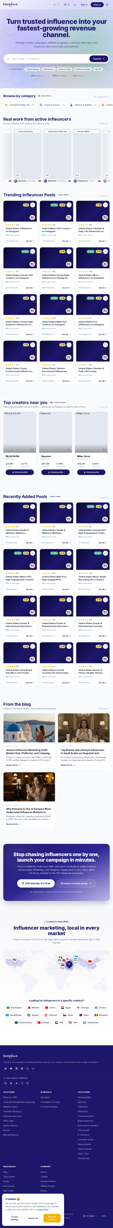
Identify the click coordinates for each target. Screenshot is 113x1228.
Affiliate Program (10, 1107)
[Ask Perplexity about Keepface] (27, 1083)
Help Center (8, 1191)
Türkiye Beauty (32, 69)
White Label (8, 1121)
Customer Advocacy (12, 1111)
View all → (104, 123)
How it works (9, 1186)
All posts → (104, 708)
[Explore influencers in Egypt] (62, 964)
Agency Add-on (10, 1125)
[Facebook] (22, 1068)
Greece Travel (64, 69)
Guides (6, 1181)
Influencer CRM (10, 1097)
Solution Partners (48, 1181)
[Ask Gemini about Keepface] (16, 1083)
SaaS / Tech (83, 1154)
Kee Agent (45, 1097)
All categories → (102, 97)
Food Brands (83, 1158)
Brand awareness (85, 1121)
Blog (5, 1172)
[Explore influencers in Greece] (59, 960)
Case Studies (9, 1177)
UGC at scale (83, 1130)
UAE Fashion (48, 69)
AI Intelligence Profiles (50, 1102)
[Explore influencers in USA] (15, 960)
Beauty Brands (84, 1144)
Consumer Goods (85, 1140)
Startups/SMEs (84, 1097)
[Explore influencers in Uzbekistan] (75, 959)
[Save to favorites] (32, 204)
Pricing (44, 1191)
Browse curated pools (74, 883)
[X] (27, 1068)
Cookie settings (14, 1218)
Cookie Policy (43, 1209)
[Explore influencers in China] (89, 961)
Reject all (33, 1218)
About (43, 1172)
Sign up (97, 4)
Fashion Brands (85, 1149)
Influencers (83, 1111)
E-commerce (83, 1135)
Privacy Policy (67, 1214)
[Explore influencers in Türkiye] (64, 960)
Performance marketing (88, 1125)
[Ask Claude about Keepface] (11, 1083)
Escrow (6, 1130)
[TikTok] (33, 1068)
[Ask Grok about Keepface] (22, 1083)
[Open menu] (107, 4)
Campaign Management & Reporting (19, 1102)
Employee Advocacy (12, 1116)
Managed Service (11, 1135)
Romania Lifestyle (82, 69)
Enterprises (83, 1107)
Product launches (85, 1116)
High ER (98, 69)
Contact (44, 1177)
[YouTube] (11, 1068)
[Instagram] (5, 1068)
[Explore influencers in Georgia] (67, 959)
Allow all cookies (52, 1218)
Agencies (82, 1102)
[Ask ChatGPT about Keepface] (5, 1083)
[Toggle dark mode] (74, 4)
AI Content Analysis (49, 1107)
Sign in (84, 4)
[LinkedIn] (16, 1068)
